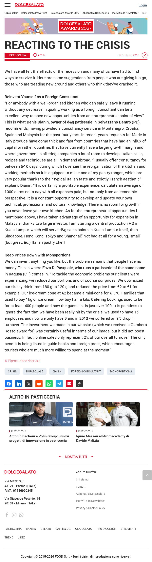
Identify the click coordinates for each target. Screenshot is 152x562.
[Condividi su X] (28, 383)
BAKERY (31, 529)
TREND (9, 537)
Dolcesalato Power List (34, 13)
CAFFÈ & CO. (63, 529)
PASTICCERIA (17, 55)
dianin (57, 371)
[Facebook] (7, 514)
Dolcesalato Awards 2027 (64, 13)
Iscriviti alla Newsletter (125, 13)
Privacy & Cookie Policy (90, 508)
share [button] (144, 55)
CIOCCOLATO (83, 529)
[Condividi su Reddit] (39, 383)
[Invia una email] (69, 383)
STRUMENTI (128, 529)
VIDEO (22, 537)
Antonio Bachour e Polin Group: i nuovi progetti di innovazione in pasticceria (39, 438)
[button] (8, 5)
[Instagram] (14, 514)
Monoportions (121, 371)
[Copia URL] (79, 383)
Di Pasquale (34, 371)
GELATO (46, 529)
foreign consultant (86, 371)
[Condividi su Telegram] (59, 383)
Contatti (81, 486)
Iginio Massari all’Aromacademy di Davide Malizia (102, 438)
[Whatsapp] (21, 514)
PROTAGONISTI (106, 529)
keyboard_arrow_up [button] (147, 475)
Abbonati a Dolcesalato (96, 13)
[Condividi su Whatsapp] (49, 383)
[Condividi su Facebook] (8, 383)
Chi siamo (82, 479)
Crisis (12, 371)
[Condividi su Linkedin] (18, 383)
